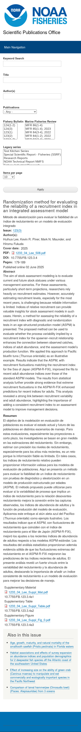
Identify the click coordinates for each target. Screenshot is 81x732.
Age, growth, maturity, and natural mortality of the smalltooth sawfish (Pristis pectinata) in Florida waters (42, 644)
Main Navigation (14, 47)
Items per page (12, 173)
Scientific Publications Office (31, 32)
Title (6, 75)
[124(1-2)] (10, 125)
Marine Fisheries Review (40, 121)
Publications (11, 107)
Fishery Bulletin (13, 121)
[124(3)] (10, 129)
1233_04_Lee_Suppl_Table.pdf (29, 606)
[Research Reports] (32, 158)
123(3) (17, 230)
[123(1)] (10, 132)
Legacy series (12, 147)
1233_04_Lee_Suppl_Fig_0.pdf (29, 620)
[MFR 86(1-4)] (40, 125)
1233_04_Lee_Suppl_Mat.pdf (28, 592)
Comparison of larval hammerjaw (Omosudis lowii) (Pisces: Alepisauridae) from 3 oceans (39, 689)
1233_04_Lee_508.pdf (30, 253)
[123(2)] (10, 136)
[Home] (36, 15)
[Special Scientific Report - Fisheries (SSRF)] (32, 154)
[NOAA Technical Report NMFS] (32, 161)
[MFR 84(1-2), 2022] (40, 136)
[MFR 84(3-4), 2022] (40, 132)
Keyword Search (13, 58)
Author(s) (9, 91)
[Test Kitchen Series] (32, 151)
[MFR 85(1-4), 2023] (40, 129)
